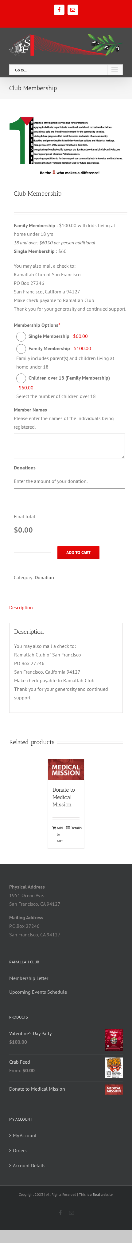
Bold (96, 1194)
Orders (20, 1150)
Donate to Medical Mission (63, 797)
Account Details (29, 1165)
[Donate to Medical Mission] (66, 769)
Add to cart (78, 552)
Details (75, 827)
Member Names (30, 410)
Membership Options (37, 325)
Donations (25, 468)
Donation (44, 577)
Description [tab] (21, 607)
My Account (25, 1135)
